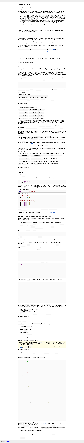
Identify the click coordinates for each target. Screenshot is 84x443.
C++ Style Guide (29, 126)
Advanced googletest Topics (30, 143)
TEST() (47, 51)
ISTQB (29, 39)
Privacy (8, 441)
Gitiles (6, 441)
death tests (20, 347)
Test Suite (52, 39)
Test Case (43, 41)
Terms (11, 441)
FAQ (46, 228)
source (82, 441)
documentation (28, 123)
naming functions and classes (50, 212)
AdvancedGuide (45, 423)
